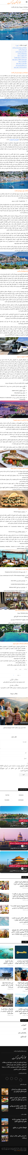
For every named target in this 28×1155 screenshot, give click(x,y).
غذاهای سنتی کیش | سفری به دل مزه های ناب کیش (18, 1099)
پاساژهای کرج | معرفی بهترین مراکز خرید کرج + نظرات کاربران (20, 884)
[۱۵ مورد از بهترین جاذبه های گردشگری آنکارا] (4, 1121)
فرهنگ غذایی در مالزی (20, 1128)
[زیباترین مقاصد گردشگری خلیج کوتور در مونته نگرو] (21, 1000)
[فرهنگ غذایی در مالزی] (4, 1130)
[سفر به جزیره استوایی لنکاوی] (6, 952)
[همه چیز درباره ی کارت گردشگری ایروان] (21, 952)
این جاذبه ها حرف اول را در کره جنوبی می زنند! (7, 985)
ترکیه (16, 669)
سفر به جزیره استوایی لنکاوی (8, 962)
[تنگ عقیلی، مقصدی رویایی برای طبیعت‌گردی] (4, 1108)
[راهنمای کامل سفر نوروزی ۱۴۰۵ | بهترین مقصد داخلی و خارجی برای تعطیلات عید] (4, 933)
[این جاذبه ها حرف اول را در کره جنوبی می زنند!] (6, 974)
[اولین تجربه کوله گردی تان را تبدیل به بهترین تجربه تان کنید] (21, 974)
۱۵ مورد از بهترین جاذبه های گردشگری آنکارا (19, 1120)
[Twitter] (16, 1080)
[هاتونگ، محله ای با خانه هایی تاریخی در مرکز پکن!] (6, 1000)
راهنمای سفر (22, 1033)
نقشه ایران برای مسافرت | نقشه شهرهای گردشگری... (14, 728)
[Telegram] (7, 1080)
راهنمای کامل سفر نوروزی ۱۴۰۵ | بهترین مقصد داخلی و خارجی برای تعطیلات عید (19, 932)
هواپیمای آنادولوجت (14, 139)
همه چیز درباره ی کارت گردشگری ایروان (21, 962)
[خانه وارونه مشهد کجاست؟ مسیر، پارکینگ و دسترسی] (4, 909)
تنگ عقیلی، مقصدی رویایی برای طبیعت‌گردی (18, 1107)
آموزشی (23, 1025)
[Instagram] (11, 1080)
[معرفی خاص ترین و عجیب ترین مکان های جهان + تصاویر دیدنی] (4, 921)
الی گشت (25, 669)
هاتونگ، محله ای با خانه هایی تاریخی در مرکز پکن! (7, 1011)
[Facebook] (21, 1080)
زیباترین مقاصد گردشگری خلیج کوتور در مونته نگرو (21, 1011)
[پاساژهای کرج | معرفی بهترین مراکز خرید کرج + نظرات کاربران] (4, 885)
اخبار (24, 1029)
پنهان (17, 45)
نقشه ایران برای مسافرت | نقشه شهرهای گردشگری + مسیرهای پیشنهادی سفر (20, 896)
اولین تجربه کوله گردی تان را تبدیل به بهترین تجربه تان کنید (22, 986)
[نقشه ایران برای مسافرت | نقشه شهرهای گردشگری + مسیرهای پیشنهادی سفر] (14, 711)
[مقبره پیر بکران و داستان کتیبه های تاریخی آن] (4, 1091)
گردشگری (23, 1037)
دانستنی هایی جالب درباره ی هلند (18, 1137)
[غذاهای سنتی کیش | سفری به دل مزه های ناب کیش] (4, 1100)
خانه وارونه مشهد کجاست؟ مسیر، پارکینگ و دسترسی (19, 907)
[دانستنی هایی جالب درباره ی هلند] (4, 1138)
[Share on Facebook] (11, 675)
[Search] (1, 2)
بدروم (20, 669)
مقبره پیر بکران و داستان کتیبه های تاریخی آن (19, 1090)
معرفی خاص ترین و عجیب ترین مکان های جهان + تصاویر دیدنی (20, 920)
